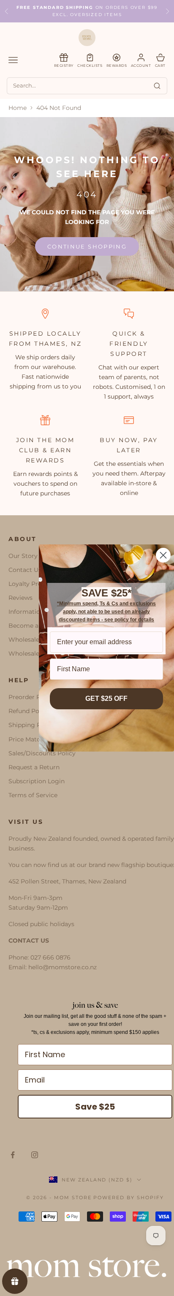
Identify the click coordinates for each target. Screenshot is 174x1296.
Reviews (20, 598)
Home (17, 108)
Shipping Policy (31, 725)
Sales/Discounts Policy (42, 753)
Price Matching (31, 739)
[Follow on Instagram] (34, 1155)
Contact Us (24, 570)
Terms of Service (32, 795)
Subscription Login (36, 781)
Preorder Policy (31, 697)
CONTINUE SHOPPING (87, 246)
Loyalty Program (33, 584)
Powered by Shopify (128, 1197)
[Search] (157, 86)
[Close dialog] (163, 555)
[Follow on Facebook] (12, 1155)
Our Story (23, 556)
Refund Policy (28, 711)
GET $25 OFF (106, 698)
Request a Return (34, 767)
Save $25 (95, 1107)
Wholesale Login (33, 653)
